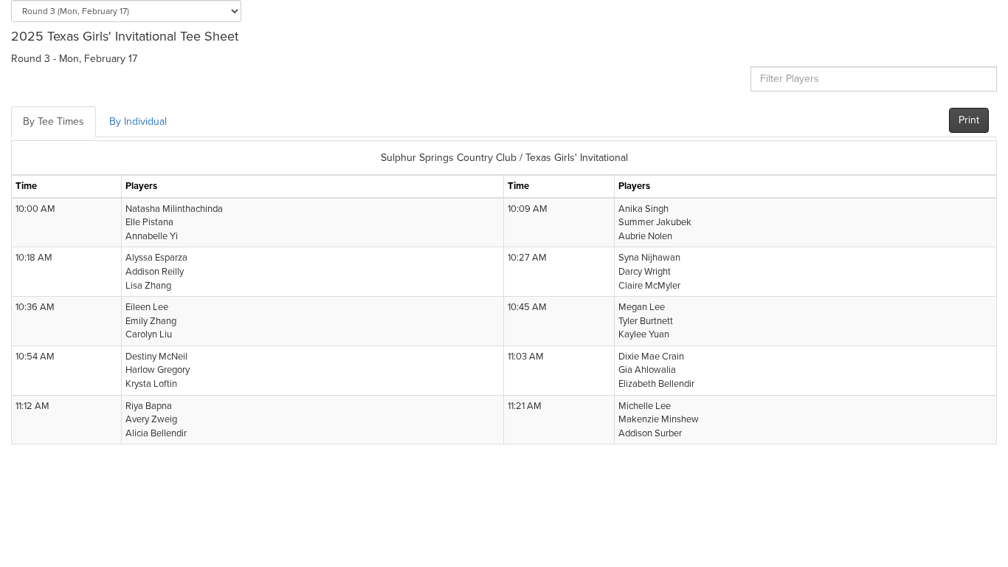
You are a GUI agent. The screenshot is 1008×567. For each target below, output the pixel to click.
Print (969, 120)
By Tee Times (53, 121)
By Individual (138, 121)
